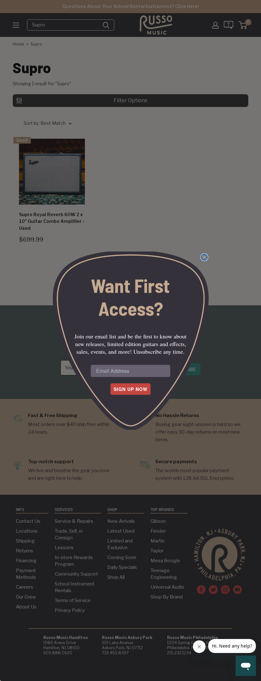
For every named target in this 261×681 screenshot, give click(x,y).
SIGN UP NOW (130, 389)
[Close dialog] (204, 257)
